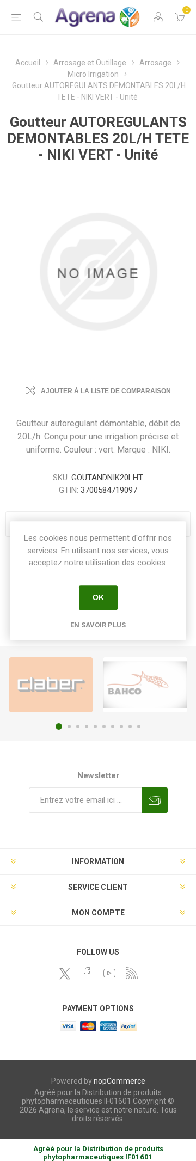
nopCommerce (119, 1081)
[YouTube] (109, 973)
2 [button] (69, 726)
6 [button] (104, 726)
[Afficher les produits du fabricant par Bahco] (145, 684)
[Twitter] (65, 973)
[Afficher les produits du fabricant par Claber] (51, 684)
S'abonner (155, 800)
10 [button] (138, 726)
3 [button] (77, 726)
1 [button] (59, 726)
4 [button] (86, 726)
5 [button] (95, 726)
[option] (51, 684)
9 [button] (130, 726)
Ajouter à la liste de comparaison (106, 391)
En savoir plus (98, 625)
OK (98, 597)
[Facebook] (87, 973)
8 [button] (121, 726)
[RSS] (131, 973)
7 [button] (112, 726)
